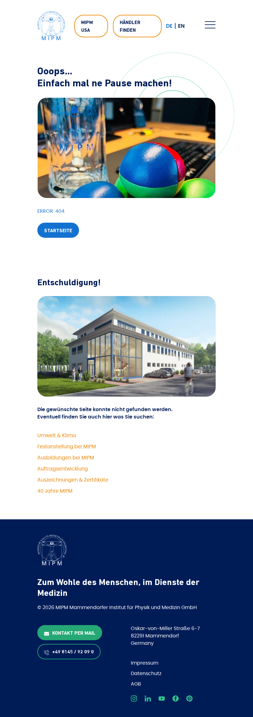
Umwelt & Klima (56, 435)
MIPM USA (87, 27)
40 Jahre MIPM (55, 490)
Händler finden (130, 27)
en (181, 26)
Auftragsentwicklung (62, 468)
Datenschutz (146, 673)
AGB (136, 684)
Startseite (58, 231)
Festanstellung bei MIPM (66, 446)
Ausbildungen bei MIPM (65, 457)
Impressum (144, 663)
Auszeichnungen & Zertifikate (72, 479)
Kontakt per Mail (73, 633)
